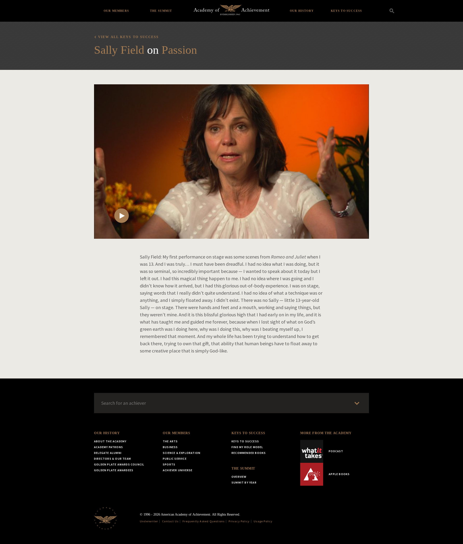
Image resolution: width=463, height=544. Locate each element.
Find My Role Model (247, 447)
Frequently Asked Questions (204, 521)
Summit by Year (244, 482)
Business (170, 447)
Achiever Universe (177, 470)
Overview (239, 476)
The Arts (170, 441)
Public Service (175, 458)
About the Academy (110, 441)
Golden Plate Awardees (113, 470)
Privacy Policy (239, 521)
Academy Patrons (108, 447)
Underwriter (149, 521)
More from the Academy (326, 433)
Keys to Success (346, 11)
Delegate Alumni (108, 453)
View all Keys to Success (128, 37)
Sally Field (119, 49)
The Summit (161, 11)
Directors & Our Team (112, 458)
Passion (179, 49)
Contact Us (170, 521)
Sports (169, 464)
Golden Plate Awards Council (119, 464)
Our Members (116, 11)
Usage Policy (263, 521)
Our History (302, 11)
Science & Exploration (181, 453)
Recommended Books (249, 453)
